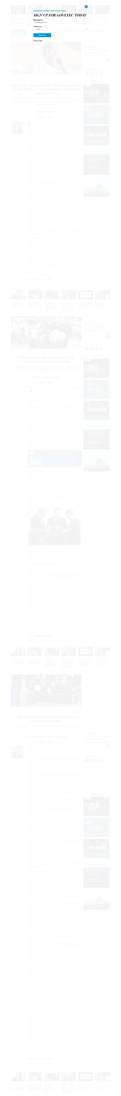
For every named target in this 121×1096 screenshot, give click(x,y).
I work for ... (38, 26)
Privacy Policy (37, 41)
